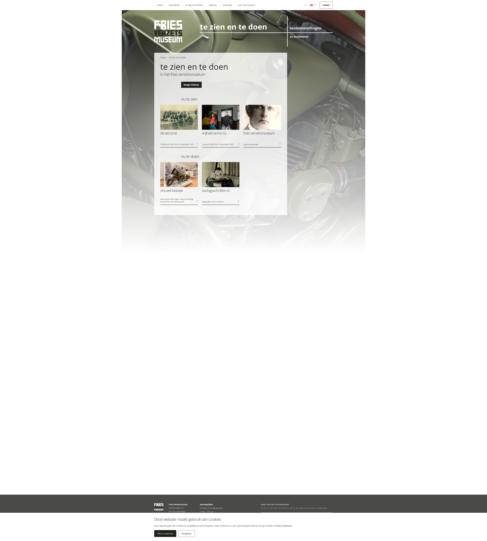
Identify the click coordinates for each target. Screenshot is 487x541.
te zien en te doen (194, 5)
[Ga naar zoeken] (305, 5)
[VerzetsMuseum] (168, 31)
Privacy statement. (283, 525)
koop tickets (191, 84)
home (160, 5)
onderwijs (227, 5)
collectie (213, 5)
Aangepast (186, 533)
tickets (326, 5)
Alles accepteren (165, 533)
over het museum (246, 5)
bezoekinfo (174, 5)
